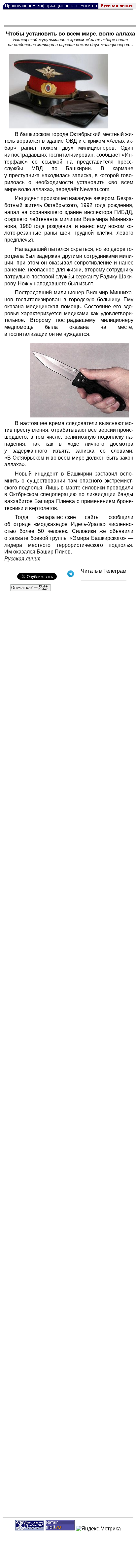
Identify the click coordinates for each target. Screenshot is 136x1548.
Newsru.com (94, 189)
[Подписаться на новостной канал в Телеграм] (103, 578)
